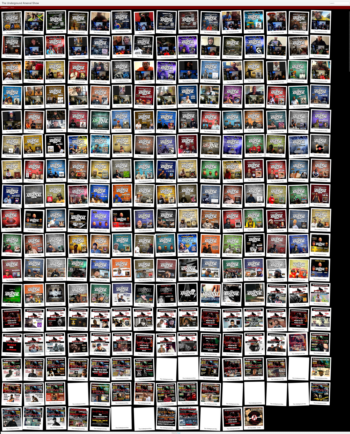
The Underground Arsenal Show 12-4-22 (61, 304)
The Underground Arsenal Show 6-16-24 (40, 205)
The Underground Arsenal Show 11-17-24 (326, 155)
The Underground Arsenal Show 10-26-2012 (240, 428)
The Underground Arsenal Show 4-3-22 (215, 305)
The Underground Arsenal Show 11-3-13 (194, 378)
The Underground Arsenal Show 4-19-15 (216, 330)
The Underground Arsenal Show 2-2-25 (193, 155)
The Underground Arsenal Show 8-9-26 (61, 31)
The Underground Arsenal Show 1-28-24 (39, 230)
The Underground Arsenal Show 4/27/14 (303, 353)
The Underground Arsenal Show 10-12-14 (150, 354)
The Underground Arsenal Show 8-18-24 (216, 181)
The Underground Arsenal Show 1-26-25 (216, 156)
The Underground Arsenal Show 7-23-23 (171, 254)
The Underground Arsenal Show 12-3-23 (127, 229)
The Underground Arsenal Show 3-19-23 (194, 279)
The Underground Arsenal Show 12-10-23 (106, 230)
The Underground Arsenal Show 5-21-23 (325, 254)
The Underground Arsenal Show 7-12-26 (172, 32)
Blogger (178, 433)
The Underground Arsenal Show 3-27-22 (237, 304)
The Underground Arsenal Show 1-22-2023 (325, 279)
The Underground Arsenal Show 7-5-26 (194, 31)
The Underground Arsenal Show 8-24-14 (216, 354)
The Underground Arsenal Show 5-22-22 (193, 304)
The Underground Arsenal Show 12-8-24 (305, 156)
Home (12, 7)
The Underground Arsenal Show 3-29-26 (238, 57)
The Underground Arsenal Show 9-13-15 (18, 329)
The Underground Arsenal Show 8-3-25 (105, 131)
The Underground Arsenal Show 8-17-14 (238, 354)
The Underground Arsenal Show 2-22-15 (304, 330)
